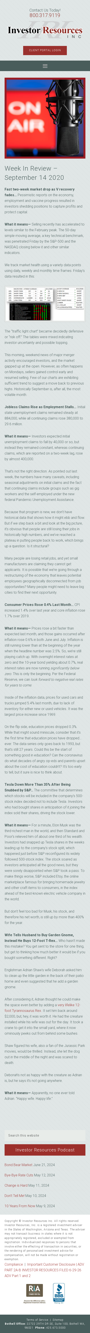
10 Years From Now (20, 1206)
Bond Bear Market (18, 1165)
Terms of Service (37, 1319)
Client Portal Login (45, 50)
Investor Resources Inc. (45, 30)
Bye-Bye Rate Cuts (19, 1175)
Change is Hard (16, 1185)
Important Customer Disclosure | (52, 1264)
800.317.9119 (45, 15)
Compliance (14, 1264)
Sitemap (58, 1319)
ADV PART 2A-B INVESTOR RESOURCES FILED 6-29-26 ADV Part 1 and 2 (44, 1270)
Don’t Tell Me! (14, 1196)
